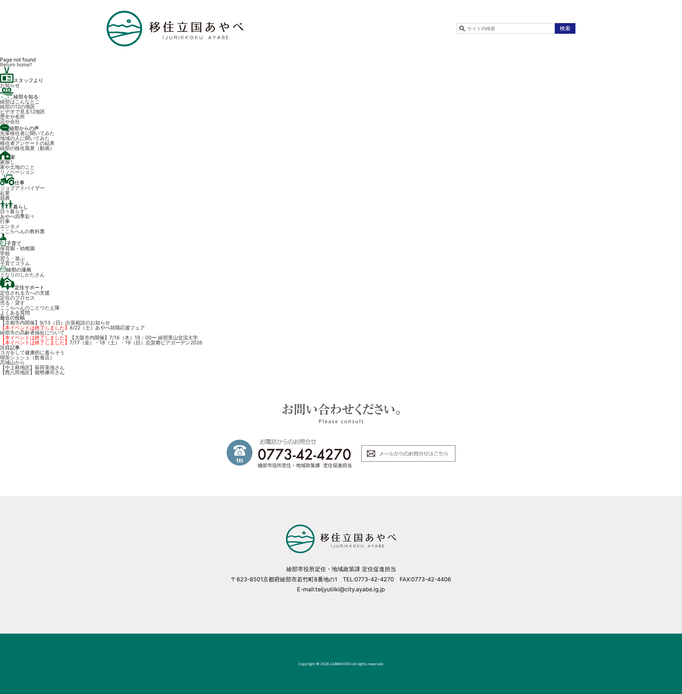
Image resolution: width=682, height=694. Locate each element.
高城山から (12, 362)
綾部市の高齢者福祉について (32, 332)
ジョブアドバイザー (22, 188)
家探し (7, 162)
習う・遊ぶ (12, 258)
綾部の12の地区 (17, 106)
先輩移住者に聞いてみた (27, 133)
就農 (5, 198)
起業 (5, 193)
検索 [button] (565, 28)
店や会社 (10, 121)
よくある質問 (15, 313)
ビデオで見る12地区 (22, 111)
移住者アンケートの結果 (27, 143)
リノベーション (17, 172)
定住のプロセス (17, 298)
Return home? (16, 64)
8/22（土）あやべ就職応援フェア (72, 327)
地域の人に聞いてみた (25, 138)
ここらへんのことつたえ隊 (30, 308)
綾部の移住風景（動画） (27, 148)
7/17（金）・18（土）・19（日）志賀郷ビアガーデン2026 (101, 342)
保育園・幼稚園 (17, 248)
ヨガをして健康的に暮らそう (32, 352)
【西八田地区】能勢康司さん (32, 372)
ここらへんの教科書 (22, 231)
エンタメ (10, 226)
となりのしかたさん (22, 274)
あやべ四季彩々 (17, 216)
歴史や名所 (12, 116)
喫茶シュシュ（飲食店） (27, 357)
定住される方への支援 (25, 293)
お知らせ (10, 85)
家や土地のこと (17, 167)
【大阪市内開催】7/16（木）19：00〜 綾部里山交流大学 (99, 337)
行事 (5, 221)
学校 (5, 253)
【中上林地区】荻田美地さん (32, 367)
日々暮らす (12, 211)
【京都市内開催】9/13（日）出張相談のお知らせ (55, 322)
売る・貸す (12, 303)
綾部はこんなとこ (20, 101)
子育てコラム (15, 263)
